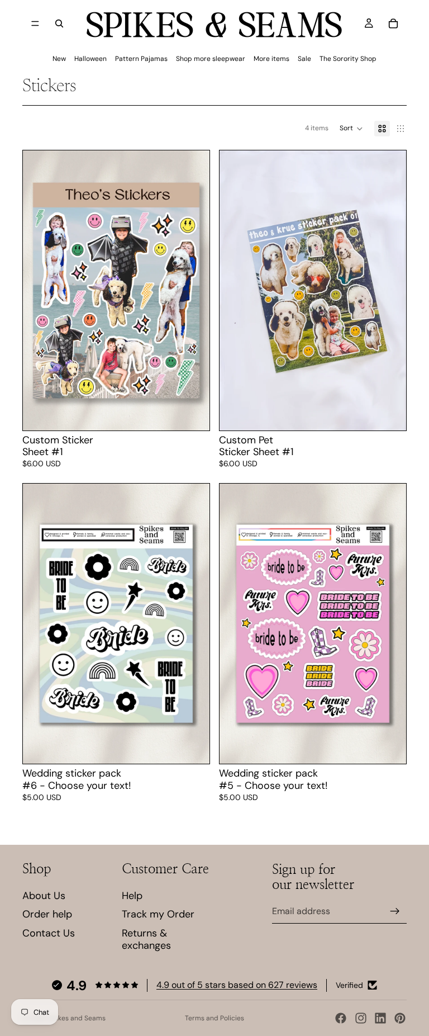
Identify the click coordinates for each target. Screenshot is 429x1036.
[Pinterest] (400, 1018)
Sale (304, 58)
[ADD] (192, 413)
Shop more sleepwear (210, 58)
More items (271, 58)
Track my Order (158, 914)
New (59, 58)
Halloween (90, 58)
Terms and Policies (214, 1018)
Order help (47, 914)
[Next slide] (389, 290)
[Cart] (393, 23)
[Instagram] (361, 1018)
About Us (43, 895)
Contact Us (48, 933)
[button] (351, 128)
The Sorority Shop (348, 58)
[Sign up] (395, 911)
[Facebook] (340, 1018)
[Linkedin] (380, 1018)
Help (132, 895)
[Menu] (35, 23)
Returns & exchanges (146, 939)
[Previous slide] (236, 290)
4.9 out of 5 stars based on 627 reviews (236, 985)
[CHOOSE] (192, 747)
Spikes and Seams (77, 1018)
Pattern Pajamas (141, 58)
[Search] (59, 23)
